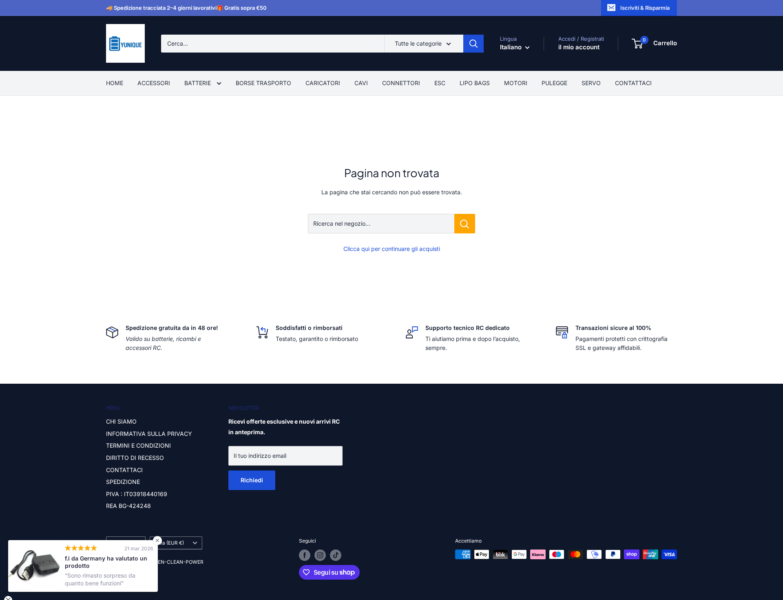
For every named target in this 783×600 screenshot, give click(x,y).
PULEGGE (554, 82)
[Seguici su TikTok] (335, 555)
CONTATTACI (633, 82)
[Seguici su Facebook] (304, 555)
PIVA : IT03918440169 (136, 493)
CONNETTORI (401, 82)
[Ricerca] (473, 44)
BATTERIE (198, 82)
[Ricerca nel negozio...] (464, 223)
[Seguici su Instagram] (320, 555)
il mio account (578, 47)
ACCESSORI (153, 82)
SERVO (591, 82)
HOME (114, 82)
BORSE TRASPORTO (263, 82)
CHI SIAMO (121, 421)
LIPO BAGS (475, 82)
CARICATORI (322, 82)
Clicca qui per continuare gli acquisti (391, 248)
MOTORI (515, 82)
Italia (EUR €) (169, 543)
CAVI (361, 82)
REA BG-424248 (128, 505)
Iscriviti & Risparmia (645, 7)
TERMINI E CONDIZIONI (138, 445)
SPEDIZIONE (123, 481)
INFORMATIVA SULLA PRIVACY (149, 433)
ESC (439, 82)
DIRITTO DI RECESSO (135, 457)
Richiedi (252, 480)
